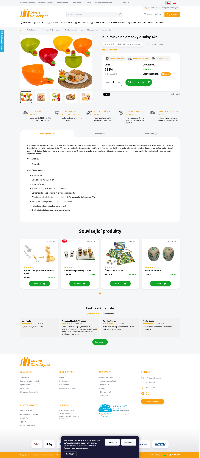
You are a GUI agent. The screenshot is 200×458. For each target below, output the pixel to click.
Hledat (120, 14)
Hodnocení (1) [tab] (151, 133)
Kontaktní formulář (152, 401)
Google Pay (24, 418)
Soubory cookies (104, 385)
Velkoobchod (64, 385)
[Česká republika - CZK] (168, 3)
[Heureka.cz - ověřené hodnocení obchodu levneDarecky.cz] (115, 410)
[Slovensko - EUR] (174, 3)
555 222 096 (150, 383)
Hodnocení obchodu (27, 3)
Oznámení (102, 388)
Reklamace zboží (62, 3)
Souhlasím (128, 442)
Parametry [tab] (99, 133)
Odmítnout (112, 442)
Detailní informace (109, 50)
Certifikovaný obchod (67, 388)
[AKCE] (79, 253)
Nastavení (70, 454)
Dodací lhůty (24, 388)
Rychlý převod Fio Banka (29, 414)
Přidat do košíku (136, 82)
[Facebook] (143, 393)
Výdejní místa (25, 385)
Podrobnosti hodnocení (134, 44)
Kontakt (62, 377)
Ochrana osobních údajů (103, 3)
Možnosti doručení (140, 59)
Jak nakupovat (25, 377)
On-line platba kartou (27, 425)
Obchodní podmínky (45, 3)
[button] (100, 293)
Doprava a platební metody (30, 381)
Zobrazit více (100, 342)
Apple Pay (23, 422)
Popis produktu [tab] (47, 133)
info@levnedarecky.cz (153, 378)
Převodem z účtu (26, 411)
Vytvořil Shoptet (156, 455)
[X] (147, 393)
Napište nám (64, 381)
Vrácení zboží (76, 3)
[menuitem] (26, 23)
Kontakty (88, 3)
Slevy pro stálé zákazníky (29, 392)
